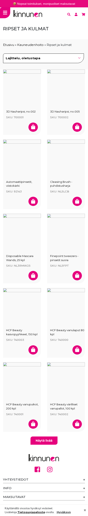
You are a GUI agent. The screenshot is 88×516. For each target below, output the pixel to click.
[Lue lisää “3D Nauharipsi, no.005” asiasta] (77, 127)
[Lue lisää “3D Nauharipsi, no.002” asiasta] (33, 127)
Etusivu (8, 45)
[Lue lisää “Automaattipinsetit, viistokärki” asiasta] (33, 201)
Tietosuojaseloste (31, 512)
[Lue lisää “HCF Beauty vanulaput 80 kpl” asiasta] (77, 350)
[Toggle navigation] (5, 12)
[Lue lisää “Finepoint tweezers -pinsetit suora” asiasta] (77, 275)
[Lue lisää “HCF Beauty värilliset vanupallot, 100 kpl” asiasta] (77, 424)
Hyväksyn (64, 512)
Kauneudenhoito (30, 45)
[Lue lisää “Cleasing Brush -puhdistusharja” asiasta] (77, 201)
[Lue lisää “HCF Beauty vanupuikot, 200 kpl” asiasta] (33, 424)
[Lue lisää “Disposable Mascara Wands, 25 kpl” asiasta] (33, 275)
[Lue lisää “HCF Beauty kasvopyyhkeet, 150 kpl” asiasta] (33, 350)
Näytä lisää (44, 440)
